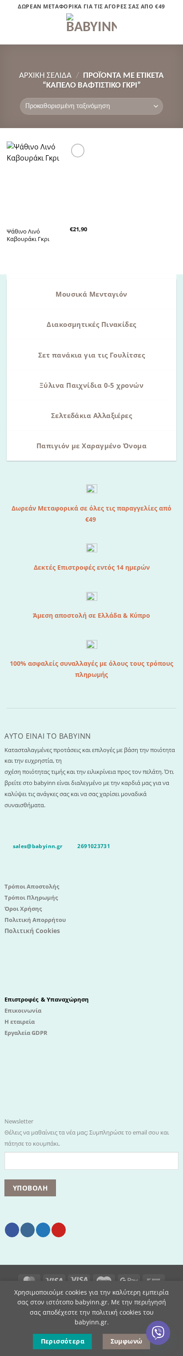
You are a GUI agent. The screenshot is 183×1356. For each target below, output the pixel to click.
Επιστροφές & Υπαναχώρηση (46, 999)
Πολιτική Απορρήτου (35, 920)
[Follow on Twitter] (43, 1230)
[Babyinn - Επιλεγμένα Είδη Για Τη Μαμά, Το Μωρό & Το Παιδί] (91, 28)
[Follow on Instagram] (27, 1230)
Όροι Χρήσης (23, 909)
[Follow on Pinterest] (59, 1230)
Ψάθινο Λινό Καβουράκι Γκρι (28, 235)
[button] (12, 29)
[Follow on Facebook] (12, 1230)
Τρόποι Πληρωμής (31, 897)
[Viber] (158, 1333)
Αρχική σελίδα (45, 76)
